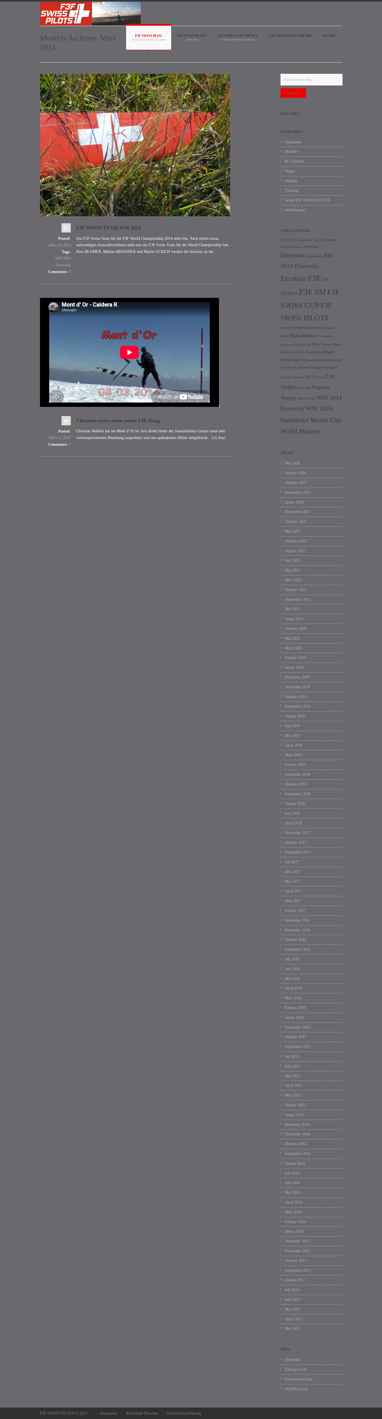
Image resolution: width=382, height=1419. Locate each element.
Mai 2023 (292, 531)
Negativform (302, 344)
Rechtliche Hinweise (142, 1413)
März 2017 (293, 901)
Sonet (304, 367)
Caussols (305, 240)
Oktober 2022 (295, 541)
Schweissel (290, 359)
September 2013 (297, 1270)
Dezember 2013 (297, 1241)
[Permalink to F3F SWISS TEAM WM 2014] (66, 229)
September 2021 (297, 599)
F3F (314, 278)
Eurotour (293, 278)
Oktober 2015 (295, 1037)
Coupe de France (291, 246)
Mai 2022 (292, 570)
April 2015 (293, 1085)
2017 (284, 240)
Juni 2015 (292, 1066)
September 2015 (297, 1047)
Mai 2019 (292, 736)
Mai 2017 (292, 881)
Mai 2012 (292, 1329)
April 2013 (293, 1319)
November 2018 (297, 774)
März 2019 (293, 755)
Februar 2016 (295, 1008)
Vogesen (321, 387)
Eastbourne (314, 256)
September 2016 (297, 949)
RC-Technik (294, 161)
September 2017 (297, 852)
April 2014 (293, 1202)
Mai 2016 (292, 979)
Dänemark (292, 255)
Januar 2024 (294, 502)
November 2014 (297, 1134)
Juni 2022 (292, 560)
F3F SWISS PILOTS (192, 36)
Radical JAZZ (292, 352)
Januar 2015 (294, 1115)
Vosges (288, 398)
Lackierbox (326, 336)
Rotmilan (314, 352)
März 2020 (293, 648)
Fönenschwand (308, 327)
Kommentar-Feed (298, 1379)
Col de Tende (324, 240)
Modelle (291, 152)
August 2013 (295, 1280)
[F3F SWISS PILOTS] (90, 14)
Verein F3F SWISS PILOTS (307, 200)
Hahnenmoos (304, 335)
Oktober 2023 (295, 521)
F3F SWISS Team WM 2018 (290, 36)
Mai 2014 (292, 1192)
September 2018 (297, 794)
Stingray (331, 367)
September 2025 (297, 492)
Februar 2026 (295, 473)
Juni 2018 (292, 813)
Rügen (328, 352)
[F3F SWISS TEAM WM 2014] (135, 145)
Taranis (285, 377)
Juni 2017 (292, 872)
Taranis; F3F (302, 377)
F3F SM (312, 292)
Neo (316, 344)
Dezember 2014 (297, 1125)
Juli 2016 (292, 959)
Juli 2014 (292, 1173)
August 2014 (295, 1163)
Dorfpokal (311, 247)
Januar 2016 (294, 1017)
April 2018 (293, 823)
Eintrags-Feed (296, 1369)
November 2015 (297, 1027)
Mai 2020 (292, 638)
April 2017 (293, 891)
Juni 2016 (292, 969)
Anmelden (293, 1360)
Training (291, 190)
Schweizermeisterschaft (321, 360)
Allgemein (293, 142)
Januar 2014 (294, 1231)
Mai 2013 (292, 1309)
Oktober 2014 (295, 1144)
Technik (291, 181)
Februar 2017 (295, 910)
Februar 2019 (295, 765)
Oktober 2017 (295, 843)
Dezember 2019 (297, 677)
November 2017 (297, 833)
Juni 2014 (292, 1183)
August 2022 (295, 551)
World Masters (300, 431)
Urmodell (304, 388)
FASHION (287, 327)
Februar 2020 (295, 658)
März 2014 (293, 1212)
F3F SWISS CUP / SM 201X (238, 36)
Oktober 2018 (295, 784)
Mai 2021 (292, 609)
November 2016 (297, 930)
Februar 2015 (295, 1105)
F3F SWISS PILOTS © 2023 (63, 1413)
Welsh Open (306, 398)
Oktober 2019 (295, 697)
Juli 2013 (292, 1290)
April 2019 (293, 745)
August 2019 (295, 716)
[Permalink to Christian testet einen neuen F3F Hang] (66, 422)
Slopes (290, 171)
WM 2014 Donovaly (63, 261)
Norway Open (331, 344)
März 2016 (293, 998)
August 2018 (295, 803)
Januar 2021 (294, 619)
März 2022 (293, 580)
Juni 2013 (292, 1299)
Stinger (316, 367)
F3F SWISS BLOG (148, 36)
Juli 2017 (292, 862)
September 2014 (297, 1154)
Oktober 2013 (295, 1261)
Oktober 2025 (295, 483)
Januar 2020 (294, 667)
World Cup (325, 420)
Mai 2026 (292, 463)
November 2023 (297, 512)
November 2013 (297, 1251)
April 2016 (293, 988)
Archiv (329, 36)
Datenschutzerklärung (184, 1413)
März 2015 (293, 1095)
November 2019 (297, 687)
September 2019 (297, 706)
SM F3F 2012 (289, 367)
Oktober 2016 (295, 940)
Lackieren (286, 344)
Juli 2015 (292, 1056)
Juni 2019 (292, 726)
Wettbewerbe (295, 210)
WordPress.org (296, 1389)
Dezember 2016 (297, 920)
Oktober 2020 (295, 629)
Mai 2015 (292, 1076)
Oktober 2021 (295, 590)
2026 (293, 240)
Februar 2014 (295, 1222)
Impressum (108, 1413)
